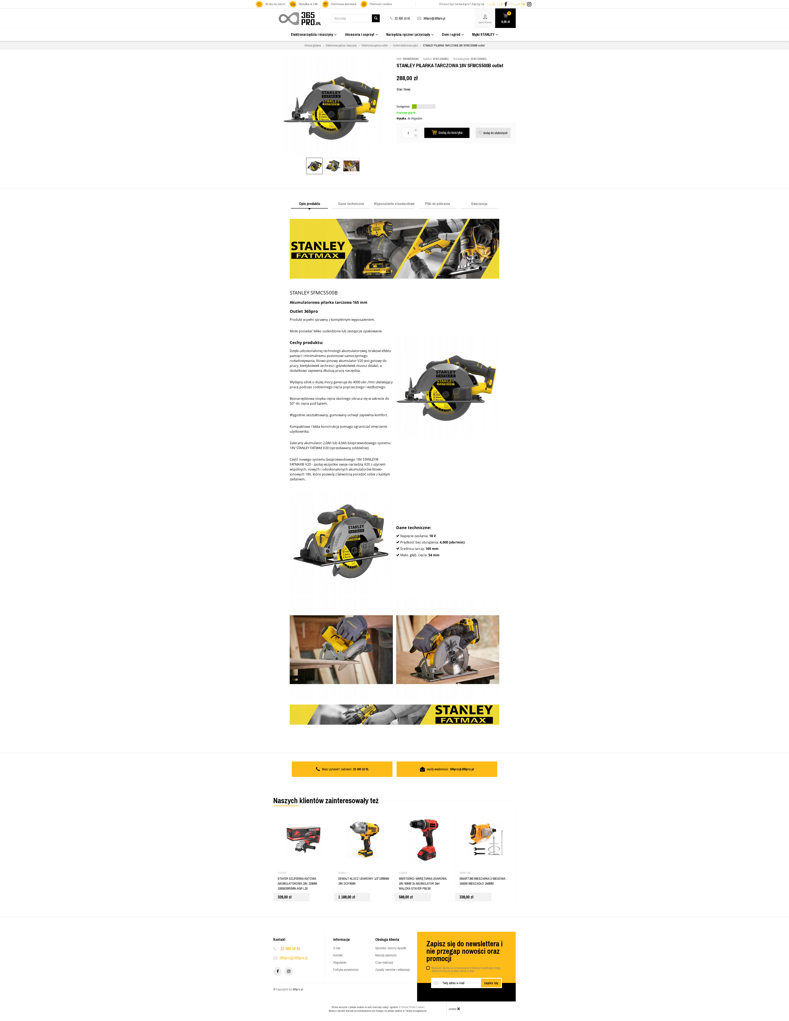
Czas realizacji (384, 962)
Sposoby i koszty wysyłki (390, 948)
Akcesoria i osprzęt (359, 34)
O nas (336, 948)
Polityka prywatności (346, 969)
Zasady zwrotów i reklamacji (392, 969)
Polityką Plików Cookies (412, 1007)
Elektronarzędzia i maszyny (312, 34)
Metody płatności (386, 955)
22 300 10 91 (290, 948)
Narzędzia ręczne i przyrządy (408, 34)
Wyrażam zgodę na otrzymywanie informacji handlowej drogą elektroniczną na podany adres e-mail (465, 969)
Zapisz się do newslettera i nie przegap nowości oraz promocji (464, 951)
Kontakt (338, 955)
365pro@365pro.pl (434, 18)
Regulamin (339, 962)
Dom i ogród (451, 34)
